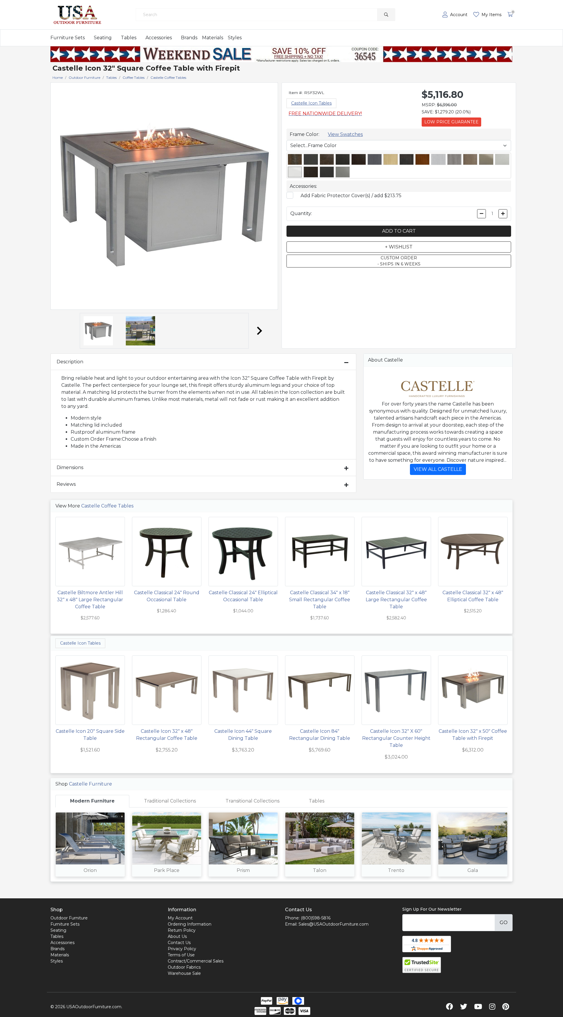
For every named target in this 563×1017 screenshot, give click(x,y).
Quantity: (301, 213)
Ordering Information (189, 924)
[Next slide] (259, 331)
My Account (180, 918)
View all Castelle (438, 469)
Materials (212, 37)
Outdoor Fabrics (184, 967)
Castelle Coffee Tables (107, 506)
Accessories (158, 37)
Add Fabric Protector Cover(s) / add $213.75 (351, 195)
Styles (235, 37)
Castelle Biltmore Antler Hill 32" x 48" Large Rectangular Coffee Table (90, 599)
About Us (177, 936)
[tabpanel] (281, 844)
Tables (128, 37)
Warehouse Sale (184, 973)
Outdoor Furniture (69, 918)
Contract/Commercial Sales (195, 961)
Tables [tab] (316, 801)
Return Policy (182, 930)
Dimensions (70, 467)
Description (70, 361)
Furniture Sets (67, 37)
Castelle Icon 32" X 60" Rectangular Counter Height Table (396, 738)
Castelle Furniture (90, 784)
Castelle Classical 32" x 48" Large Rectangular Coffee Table (396, 599)
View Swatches (345, 134)
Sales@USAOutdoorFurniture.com (334, 924)
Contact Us (179, 942)
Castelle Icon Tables (311, 103)
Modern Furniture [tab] (92, 801)
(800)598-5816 (315, 918)
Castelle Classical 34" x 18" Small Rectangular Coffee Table (319, 599)
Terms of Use (181, 955)
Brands (189, 37)
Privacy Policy (182, 948)
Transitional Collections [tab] (252, 801)
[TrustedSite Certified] (421, 965)
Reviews (66, 484)
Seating (103, 37)
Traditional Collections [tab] (170, 801)
